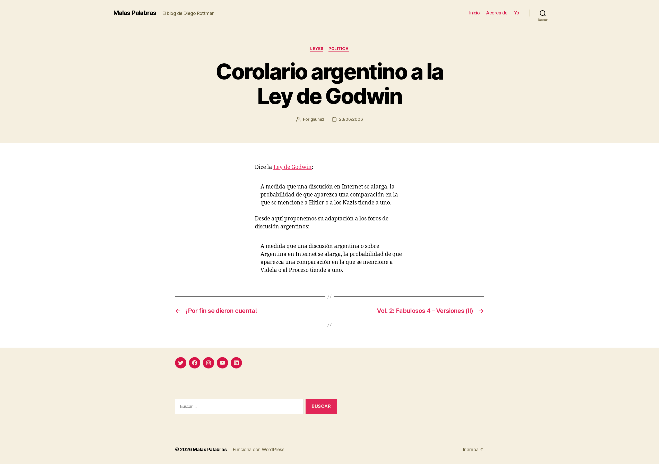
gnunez (317, 119)
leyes (316, 48)
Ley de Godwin (292, 167)
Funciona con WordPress (258, 449)
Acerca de (497, 12)
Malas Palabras (134, 13)
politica (338, 48)
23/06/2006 (351, 119)
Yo (516, 12)
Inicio (474, 12)
